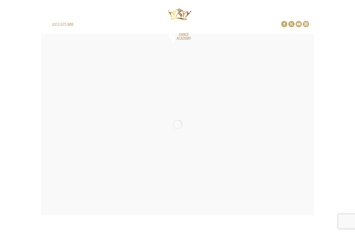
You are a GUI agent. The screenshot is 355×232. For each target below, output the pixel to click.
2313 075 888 (62, 24)
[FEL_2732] (177, 124)
